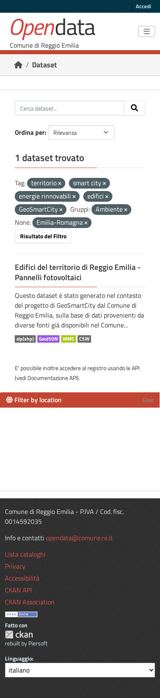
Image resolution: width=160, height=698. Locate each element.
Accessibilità (22, 578)
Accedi (143, 6)
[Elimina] (59, 183)
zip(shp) (25, 339)
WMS (68, 339)
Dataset (44, 64)
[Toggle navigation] (146, 31)
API (135, 368)
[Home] (18, 64)
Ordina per (30, 132)
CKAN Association (30, 602)
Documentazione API (52, 377)
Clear (148, 399)
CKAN (19, 634)
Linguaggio (18, 658)
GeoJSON (48, 339)
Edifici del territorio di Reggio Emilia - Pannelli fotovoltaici (78, 272)
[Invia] (134, 108)
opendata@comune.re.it (79, 538)
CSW (84, 339)
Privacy (15, 566)
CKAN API (18, 590)
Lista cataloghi (25, 554)
